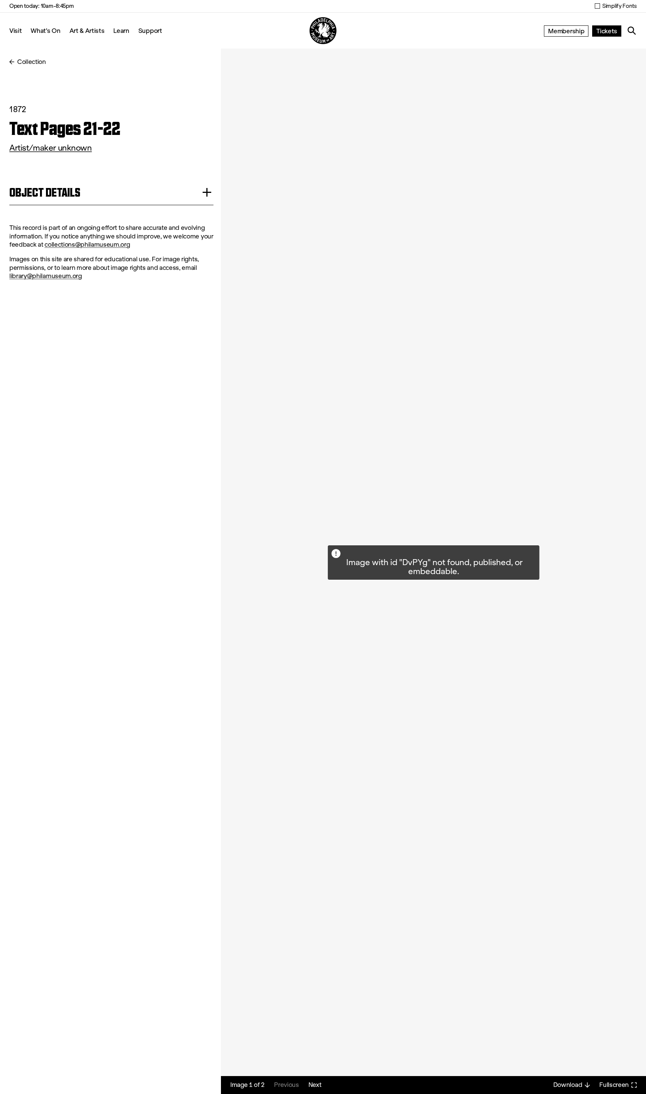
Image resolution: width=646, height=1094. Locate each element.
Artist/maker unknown (50, 147)
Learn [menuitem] (121, 30)
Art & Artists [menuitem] (87, 30)
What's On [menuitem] (45, 30)
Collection (31, 61)
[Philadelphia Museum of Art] (323, 30)
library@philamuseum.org (45, 276)
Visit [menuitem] (15, 30)
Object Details (44, 192)
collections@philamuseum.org (87, 244)
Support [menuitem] (150, 30)
